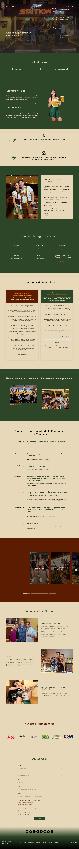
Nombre (20, 765)
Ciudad (20, 793)
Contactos (69, 6)
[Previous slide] (2, 737)
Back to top (73, 842)
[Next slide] (76, 737)
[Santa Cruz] (41, 831)
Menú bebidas (31, 842)
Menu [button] (7, 6)
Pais (19, 786)
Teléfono (20, 772)
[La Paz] (27, 831)
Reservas (38, 842)
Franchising (44, 842)
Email (19, 779)
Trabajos (13, 6)
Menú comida (23, 842)
